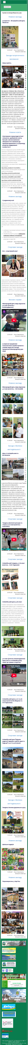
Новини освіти (15, 132)
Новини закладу (15, 17)
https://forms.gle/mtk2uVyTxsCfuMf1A (11, 167)
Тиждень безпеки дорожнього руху (14, 807)
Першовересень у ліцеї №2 (11, 881)
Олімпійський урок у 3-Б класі (12, 602)
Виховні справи (15, 299)
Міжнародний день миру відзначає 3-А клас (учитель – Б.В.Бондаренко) (13, 305)
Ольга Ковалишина (19, 50)
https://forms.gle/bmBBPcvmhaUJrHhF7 (11, 176)
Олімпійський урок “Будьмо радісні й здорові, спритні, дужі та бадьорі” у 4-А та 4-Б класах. (13, 741)
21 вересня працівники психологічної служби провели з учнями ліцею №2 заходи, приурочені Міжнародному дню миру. (13, 347)
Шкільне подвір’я (8, 844)
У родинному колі (8, 200)
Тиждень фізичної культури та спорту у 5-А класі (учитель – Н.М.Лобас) (12, 524)
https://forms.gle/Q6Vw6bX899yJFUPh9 (11, 180)
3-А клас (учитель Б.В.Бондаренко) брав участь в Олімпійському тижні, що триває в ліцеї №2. (13, 660)
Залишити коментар (20, 51)
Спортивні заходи (15, 247)
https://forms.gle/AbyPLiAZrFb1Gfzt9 (11, 173)
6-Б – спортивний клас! (9, 251)
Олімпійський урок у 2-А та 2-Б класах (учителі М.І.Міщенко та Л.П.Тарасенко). (12, 700)
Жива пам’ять (6, 63)
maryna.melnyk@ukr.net (16, 187)
